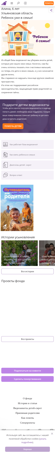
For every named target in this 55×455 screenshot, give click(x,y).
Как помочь (27, 417)
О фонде (27, 398)
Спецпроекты (27, 422)
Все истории (27, 271)
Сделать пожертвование (27, 378)
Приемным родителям (27, 413)
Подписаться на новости (27, 370)
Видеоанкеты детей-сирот (27, 408)
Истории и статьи (27, 403)
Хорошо (27, 449)
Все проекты (27, 339)
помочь (49, 3)
